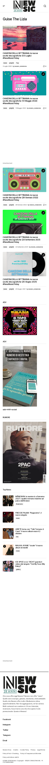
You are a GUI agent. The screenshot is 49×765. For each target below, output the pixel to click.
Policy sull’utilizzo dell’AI (11, 757)
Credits (15, 750)
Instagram (6, 724)
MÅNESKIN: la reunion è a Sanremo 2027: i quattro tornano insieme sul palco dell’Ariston (30, 498)
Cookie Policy (24, 750)
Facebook (7, 719)
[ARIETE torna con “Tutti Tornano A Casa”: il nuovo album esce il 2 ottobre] (8, 533)
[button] (4, 6)
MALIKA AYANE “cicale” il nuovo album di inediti (29, 546)
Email (5, 740)
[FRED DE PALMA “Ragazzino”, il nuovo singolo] (8, 517)
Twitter (5, 730)
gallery (18, 569)
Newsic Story (7, 750)
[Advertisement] (24, 137)
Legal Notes (41, 750)
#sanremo (19, 504)
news (5, 63)
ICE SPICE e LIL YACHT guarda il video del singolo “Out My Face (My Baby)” (30, 564)
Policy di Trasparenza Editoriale (30, 753)
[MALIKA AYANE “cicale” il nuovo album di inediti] (8, 549)
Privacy (33, 750)
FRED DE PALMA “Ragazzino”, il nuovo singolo (28, 514)
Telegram (6, 735)
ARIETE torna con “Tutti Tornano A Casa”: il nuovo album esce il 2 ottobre (29, 531)
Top (17, 63)
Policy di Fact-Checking (10, 753)
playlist (11, 63)
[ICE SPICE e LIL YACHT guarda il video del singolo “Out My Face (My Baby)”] (8, 566)
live (17, 537)
